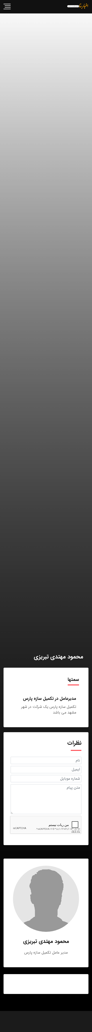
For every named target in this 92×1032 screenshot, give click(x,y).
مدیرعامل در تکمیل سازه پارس (49, 698)
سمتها (73, 679)
